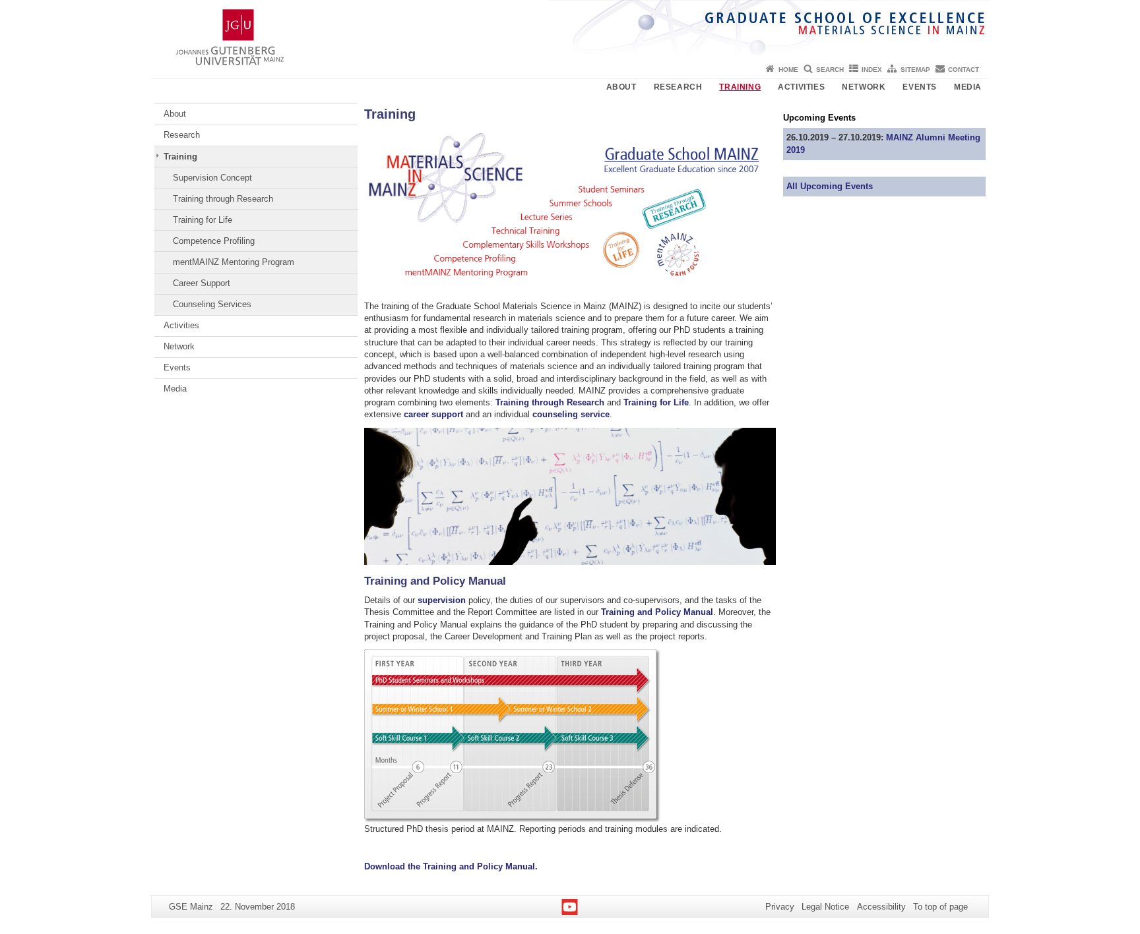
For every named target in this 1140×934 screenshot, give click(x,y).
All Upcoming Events (829, 186)
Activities (801, 87)
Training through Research (223, 199)
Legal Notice (825, 907)
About (621, 87)
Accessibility (881, 907)
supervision (442, 600)
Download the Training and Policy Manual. (451, 866)
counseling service (571, 414)
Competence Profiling (214, 241)
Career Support (201, 283)
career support (433, 414)
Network (863, 87)
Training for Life (202, 220)
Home (788, 69)
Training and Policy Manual (657, 612)
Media (968, 87)
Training (740, 87)
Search (830, 69)
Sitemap (915, 69)
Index (872, 69)
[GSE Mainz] (570, 29)
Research (678, 87)
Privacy (779, 907)
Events (919, 87)
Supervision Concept (212, 178)
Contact (963, 69)
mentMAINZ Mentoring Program (233, 262)
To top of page (940, 907)
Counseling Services (212, 304)
